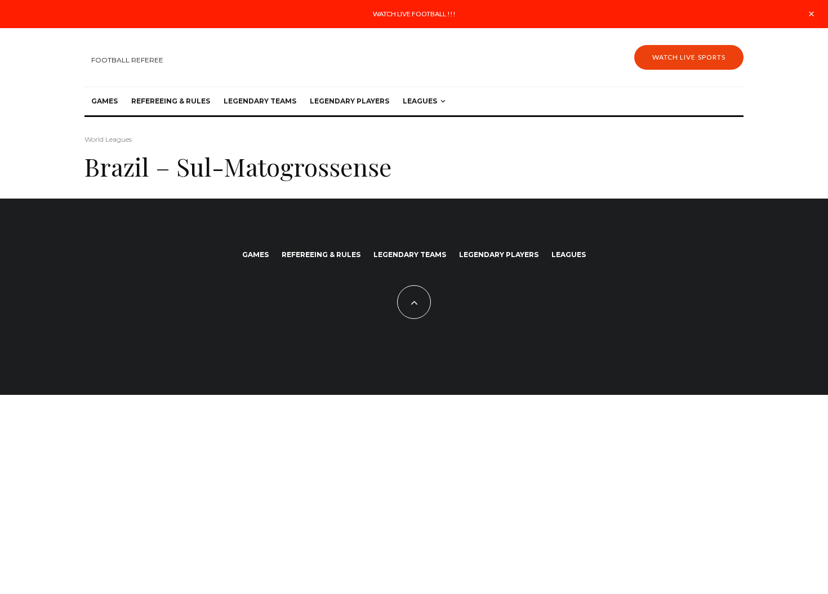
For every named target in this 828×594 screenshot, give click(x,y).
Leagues (420, 101)
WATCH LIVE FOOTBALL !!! (414, 14)
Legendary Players (349, 101)
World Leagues (108, 139)
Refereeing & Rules (170, 101)
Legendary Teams (260, 101)
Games (104, 101)
